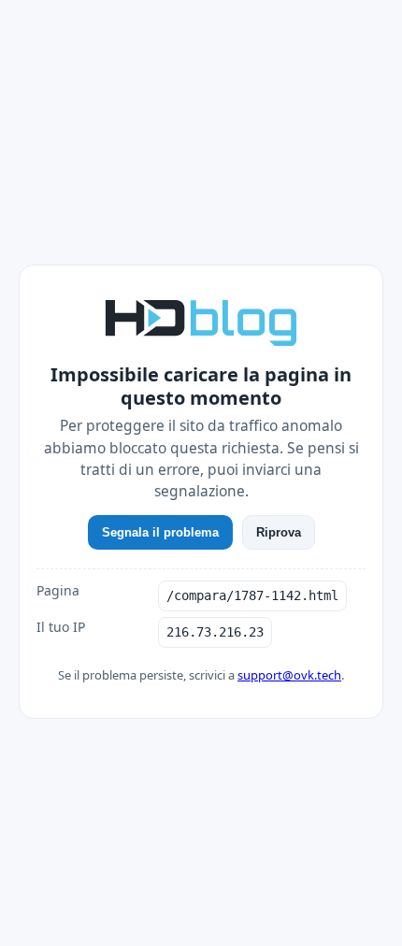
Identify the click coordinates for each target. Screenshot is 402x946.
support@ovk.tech (289, 674)
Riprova (278, 532)
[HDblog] (201, 320)
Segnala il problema (160, 532)
